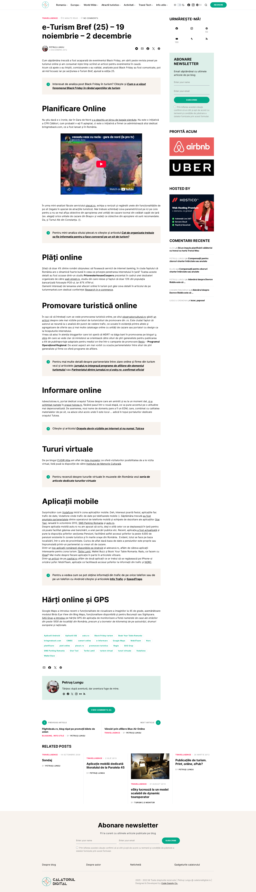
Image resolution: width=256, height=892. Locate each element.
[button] (179, 5)
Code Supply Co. (169, 883)
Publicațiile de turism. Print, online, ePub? (190, 762)
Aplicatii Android (52, 635)
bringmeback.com (52, 641)
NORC (148, 562)
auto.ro (110, 523)
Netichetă (135, 864)
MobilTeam (136, 641)
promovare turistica (98, 646)
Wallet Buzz (49, 656)
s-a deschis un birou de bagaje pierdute (114, 119)
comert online (84, 641)
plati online (65, 646)
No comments (90, 18)
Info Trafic (116, 579)
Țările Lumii (84, 551)
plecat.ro (91, 205)
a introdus (59, 617)
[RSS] (206, 40)
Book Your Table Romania (130, 635)
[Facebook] (188, 5)
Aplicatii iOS (71, 635)
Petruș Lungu (56, 47)
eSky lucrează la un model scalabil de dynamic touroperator (149, 793)
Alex (171, 248)
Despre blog (49, 864)
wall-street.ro (72, 278)
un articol (53, 558)
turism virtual (106, 651)
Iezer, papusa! (198, 300)
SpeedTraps (134, 579)
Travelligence (50, 18)
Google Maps (119, 641)
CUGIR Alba (63, 460)
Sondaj (47, 760)
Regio (141, 341)
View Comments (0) (101, 710)
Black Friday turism (104, 635)
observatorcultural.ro (134, 316)
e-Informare (102, 641)
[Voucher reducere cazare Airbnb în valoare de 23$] (191, 146)
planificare (49, 646)
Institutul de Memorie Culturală (103, 463)
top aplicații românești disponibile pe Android (77, 547)
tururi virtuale (124, 651)
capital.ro (71, 558)
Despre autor (93, 864)
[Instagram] (193, 5)
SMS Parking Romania (91, 523)
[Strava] (191, 40)
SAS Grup (47, 617)
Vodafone (67, 512)
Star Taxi (74, 651)
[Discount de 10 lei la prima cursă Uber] (191, 167)
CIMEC (70, 641)
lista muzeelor (92, 460)
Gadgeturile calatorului (187, 864)
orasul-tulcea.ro (73, 404)
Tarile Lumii (89, 651)
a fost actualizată (147, 530)
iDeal (45, 555)
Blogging (47, 736)
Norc (148, 641)
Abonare (218, 5)
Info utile (58, 736)
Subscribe (191, 100)
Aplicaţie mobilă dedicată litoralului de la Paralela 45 (106, 765)
